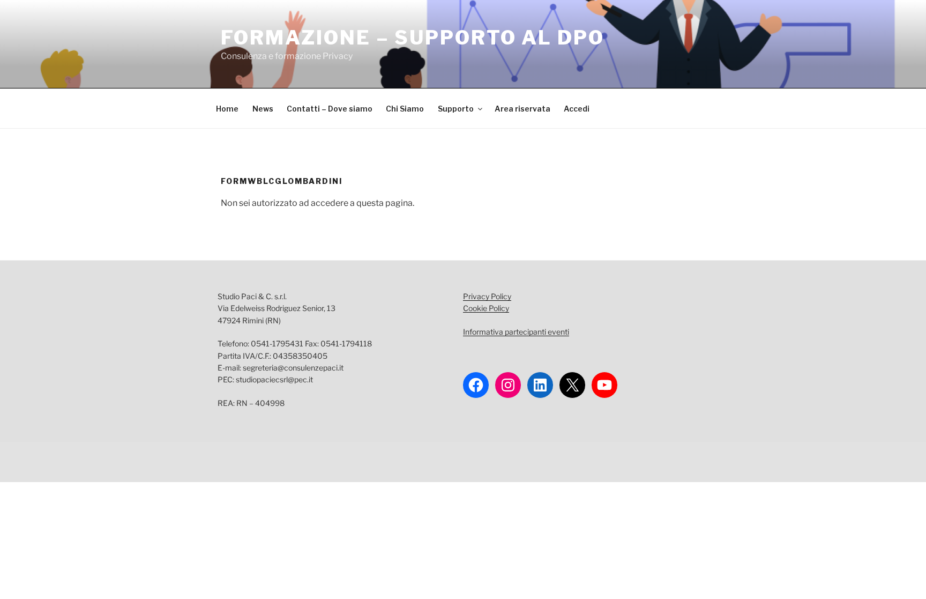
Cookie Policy (486, 308)
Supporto (456, 108)
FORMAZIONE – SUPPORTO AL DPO (412, 37)
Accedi (576, 108)
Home (227, 108)
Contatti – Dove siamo (329, 108)
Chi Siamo (405, 108)
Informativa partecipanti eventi (516, 331)
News (262, 108)
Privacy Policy (487, 296)
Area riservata (522, 108)
